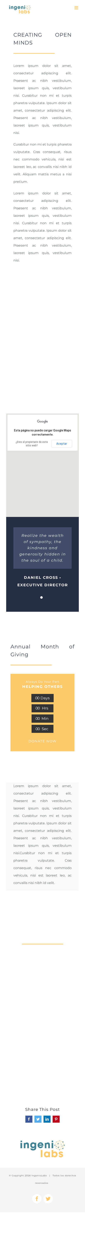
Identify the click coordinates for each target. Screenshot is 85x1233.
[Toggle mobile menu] (76, 8)
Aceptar (61, 443)
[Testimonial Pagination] (41, 597)
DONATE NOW (42, 741)
